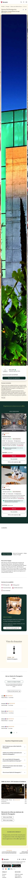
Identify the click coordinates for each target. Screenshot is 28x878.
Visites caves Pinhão (7, 817)
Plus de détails (14, 459)
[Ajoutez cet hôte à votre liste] (26, 9)
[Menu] (26, 2)
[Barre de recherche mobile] (21, 2)
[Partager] (23, 9)
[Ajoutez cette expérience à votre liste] (25, 415)
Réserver (14, 455)
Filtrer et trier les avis (13, 691)
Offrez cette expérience (13, 462)
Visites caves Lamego (8, 820)
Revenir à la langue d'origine (14, 681)
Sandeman (3, 801)
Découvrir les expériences (14, 378)
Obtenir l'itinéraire (6, 554)
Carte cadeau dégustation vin (18, 876)
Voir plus (3, 397)
